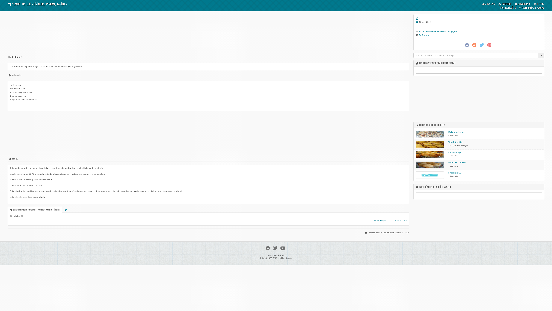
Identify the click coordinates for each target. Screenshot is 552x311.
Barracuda (454, 135)
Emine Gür (454, 156)
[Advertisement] (94, 34)
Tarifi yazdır (423, 35)
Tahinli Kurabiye (455, 142)
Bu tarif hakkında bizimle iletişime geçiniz (437, 31)
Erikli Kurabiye (454, 152)
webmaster (454, 166)
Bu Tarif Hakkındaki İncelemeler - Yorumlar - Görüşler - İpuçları (36, 209)
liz (419, 18)
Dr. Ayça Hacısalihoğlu (459, 146)
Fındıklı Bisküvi (454, 173)
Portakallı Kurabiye (457, 162)
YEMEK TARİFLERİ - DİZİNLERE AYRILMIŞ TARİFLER (39, 4)
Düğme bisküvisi (455, 132)
